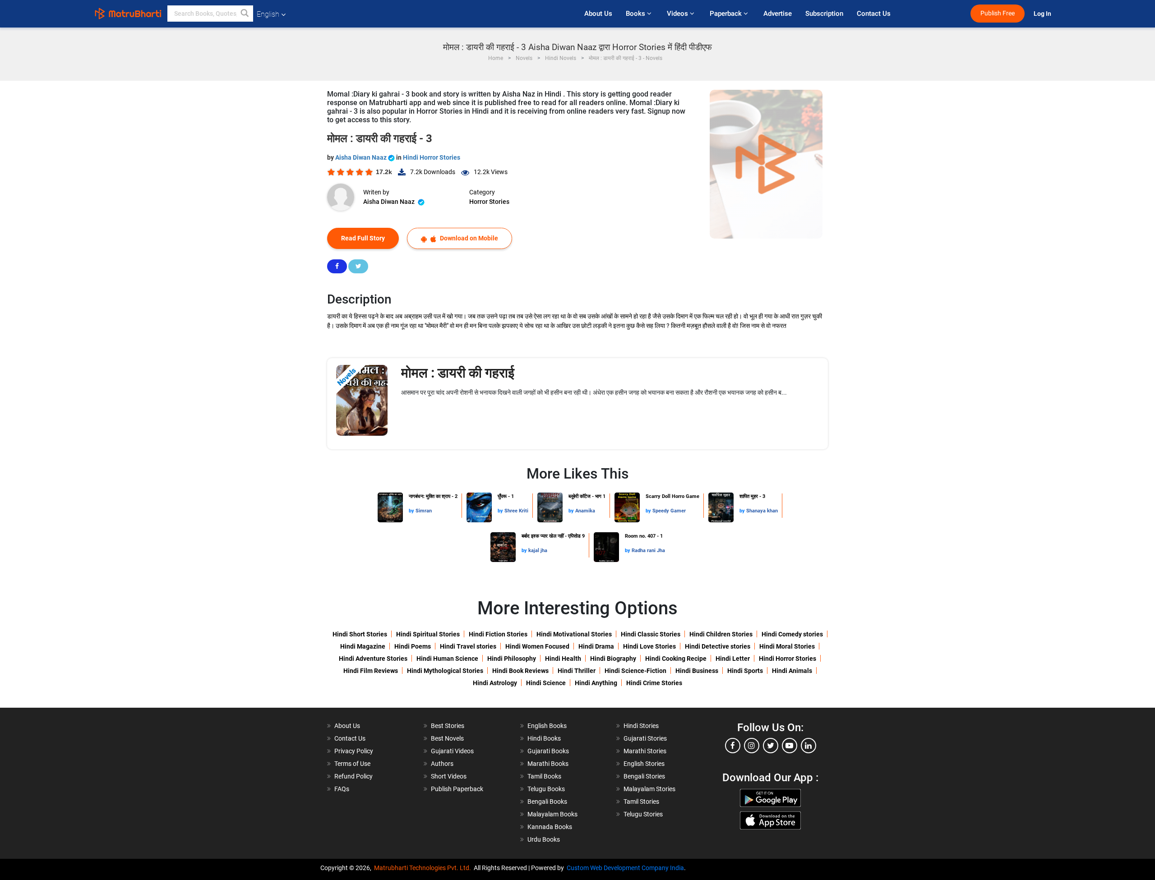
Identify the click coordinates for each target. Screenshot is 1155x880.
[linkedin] (808, 745)
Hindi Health (563, 658)
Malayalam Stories (649, 788)
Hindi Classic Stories (650, 634)
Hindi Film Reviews (370, 670)
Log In (1043, 13)
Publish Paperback (457, 788)
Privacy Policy (353, 751)
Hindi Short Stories (360, 634)
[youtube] (789, 745)
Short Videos (449, 776)
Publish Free (997, 13)
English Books (547, 725)
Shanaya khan (762, 511)
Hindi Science (546, 682)
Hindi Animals (792, 670)
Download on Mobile (468, 238)
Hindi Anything (596, 682)
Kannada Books (549, 826)
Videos (678, 13)
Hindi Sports (745, 670)
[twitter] (770, 745)
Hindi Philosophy (511, 658)
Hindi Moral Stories (787, 646)
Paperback (727, 13)
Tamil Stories (641, 801)
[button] (245, 13)
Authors (442, 763)
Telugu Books (546, 788)
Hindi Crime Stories (654, 682)
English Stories (644, 763)
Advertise (777, 13)
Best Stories (447, 725)
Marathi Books (547, 763)
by (412, 511)
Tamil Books (544, 776)
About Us (598, 13)
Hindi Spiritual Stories (428, 634)
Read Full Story (363, 238)
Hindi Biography (613, 658)
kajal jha (537, 550)
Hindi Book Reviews (520, 670)
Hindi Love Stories (649, 646)
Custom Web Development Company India (625, 867)
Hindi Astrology (495, 682)
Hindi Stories (641, 725)
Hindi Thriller (577, 670)
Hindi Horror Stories (431, 157)
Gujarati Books (548, 751)
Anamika (585, 511)
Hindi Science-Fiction (635, 670)
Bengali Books (547, 801)
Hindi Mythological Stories (445, 670)
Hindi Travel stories (468, 646)
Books (636, 13)
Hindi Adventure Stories (373, 658)
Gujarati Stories (645, 738)
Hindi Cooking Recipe (676, 658)
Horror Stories (489, 201)
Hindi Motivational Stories (574, 634)
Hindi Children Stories (721, 634)
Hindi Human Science (447, 658)
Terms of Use (352, 763)
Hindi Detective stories (717, 646)
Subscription (824, 13)
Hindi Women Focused (537, 646)
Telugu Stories (643, 814)
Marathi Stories (645, 751)
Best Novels (447, 738)
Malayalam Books (552, 814)
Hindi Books (544, 738)
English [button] (268, 14)
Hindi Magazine (362, 646)
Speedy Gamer (669, 511)
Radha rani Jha (648, 550)
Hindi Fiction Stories (498, 634)
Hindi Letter (733, 658)
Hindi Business (696, 670)
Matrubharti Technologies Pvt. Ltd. (424, 867)
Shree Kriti (516, 511)
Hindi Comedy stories (792, 634)
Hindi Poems (412, 646)
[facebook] (732, 745)
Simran (424, 511)
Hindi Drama (596, 646)
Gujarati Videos (452, 751)
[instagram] (751, 745)
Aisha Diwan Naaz (361, 157)
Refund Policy (353, 776)
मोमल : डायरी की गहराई (457, 373)
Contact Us (874, 13)
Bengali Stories (644, 776)
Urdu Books (543, 839)
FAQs (341, 788)
